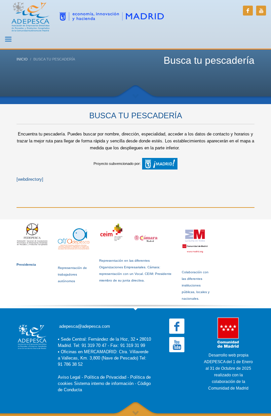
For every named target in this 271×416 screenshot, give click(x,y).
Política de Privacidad (105, 377)
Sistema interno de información (104, 383)
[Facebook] (248, 11)
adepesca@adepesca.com (84, 326)
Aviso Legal (69, 377)
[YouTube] (261, 11)
